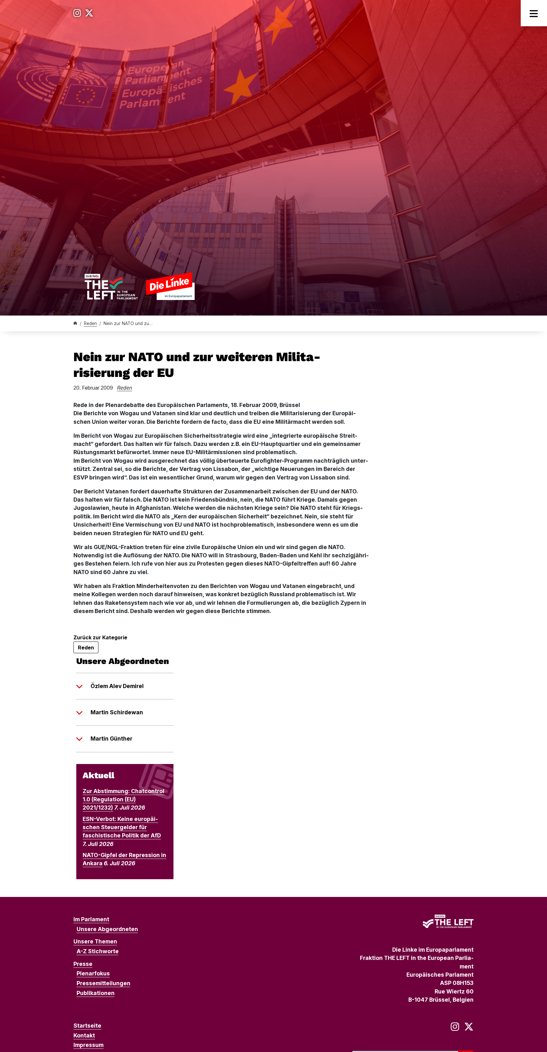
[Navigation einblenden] (534, 13)
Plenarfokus (93, 973)
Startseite (87, 1025)
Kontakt (84, 1035)
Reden (90, 323)
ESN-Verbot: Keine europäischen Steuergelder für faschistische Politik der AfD (122, 827)
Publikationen (96, 993)
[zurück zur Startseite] (139, 286)
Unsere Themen (95, 941)
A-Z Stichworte (98, 951)
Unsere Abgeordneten (107, 929)
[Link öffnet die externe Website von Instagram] (77, 13)
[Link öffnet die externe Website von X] (89, 13)
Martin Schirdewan (117, 712)
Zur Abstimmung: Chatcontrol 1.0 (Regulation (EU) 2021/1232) (123, 799)
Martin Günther (111, 738)
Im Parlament (91, 919)
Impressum (88, 1045)
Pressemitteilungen (103, 983)
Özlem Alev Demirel (117, 686)
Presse (82, 964)
